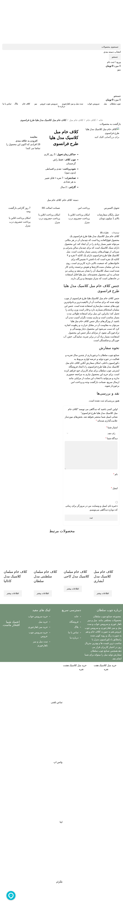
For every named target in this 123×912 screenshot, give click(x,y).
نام (115, 474)
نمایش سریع (105, 565)
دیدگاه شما (111, 438)
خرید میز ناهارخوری (38, 627)
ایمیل (114, 488)
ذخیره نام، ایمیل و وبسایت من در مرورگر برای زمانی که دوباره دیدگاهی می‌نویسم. (91, 508)
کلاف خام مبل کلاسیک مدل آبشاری (103, 576)
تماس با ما (73, 632)
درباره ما (74, 637)
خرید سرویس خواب (38, 616)
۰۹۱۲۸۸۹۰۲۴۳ (61, 110)
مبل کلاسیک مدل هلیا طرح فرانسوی (91, 236)
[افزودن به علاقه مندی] (97, 565)
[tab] (115, 232)
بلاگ (76, 627)
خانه (100, 120)
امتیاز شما (112, 427)
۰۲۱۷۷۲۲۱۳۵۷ (61, 115)
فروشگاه (73, 622)
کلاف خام (91, 120)
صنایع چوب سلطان (109, 355)
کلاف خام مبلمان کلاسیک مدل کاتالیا (15, 576)
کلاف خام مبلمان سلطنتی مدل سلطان (45, 576)
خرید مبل (43, 622)
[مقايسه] (113, 565)
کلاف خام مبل (76, 120)
